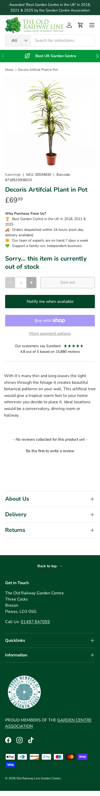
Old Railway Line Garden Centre (38, 778)
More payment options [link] (50, 333)
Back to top (47, 566)
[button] (80, 25)
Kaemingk (13, 174)
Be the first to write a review (50, 450)
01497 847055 (35, 622)
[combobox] (50, 40)
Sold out (67, 282)
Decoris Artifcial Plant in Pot (38, 69)
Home (9, 69)
